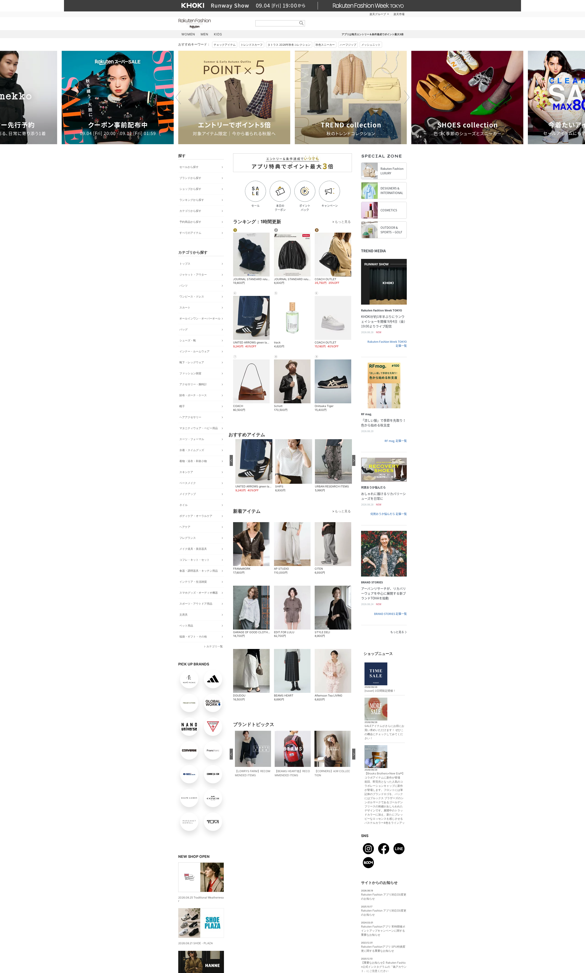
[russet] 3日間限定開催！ (380, 690)
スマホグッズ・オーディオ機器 (198, 592)
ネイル (183, 505)
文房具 (183, 614)
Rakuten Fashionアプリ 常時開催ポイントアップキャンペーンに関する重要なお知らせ (383, 930)
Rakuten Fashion (213, 23)
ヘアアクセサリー (190, 417)
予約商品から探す (190, 221)
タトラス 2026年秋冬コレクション (289, 44)
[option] (234, 97)
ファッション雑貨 (190, 373)
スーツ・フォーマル (191, 439)
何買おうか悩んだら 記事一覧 (388, 514)
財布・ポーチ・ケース (193, 395)
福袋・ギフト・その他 (193, 636)
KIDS (218, 34)
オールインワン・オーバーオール (200, 318)
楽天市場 (399, 14)
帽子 (182, 406)
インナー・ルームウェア (194, 351)
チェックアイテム (225, 44)
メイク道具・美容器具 (193, 548)
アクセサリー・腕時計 (193, 384)
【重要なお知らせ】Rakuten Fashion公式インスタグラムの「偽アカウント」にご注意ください (384, 967)
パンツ (183, 285)
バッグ (183, 329)
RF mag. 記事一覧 (396, 441)
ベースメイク (187, 483)
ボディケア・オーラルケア (195, 516)
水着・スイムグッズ (191, 450)
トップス (184, 263)
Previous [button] (178, 97)
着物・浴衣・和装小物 (193, 461)
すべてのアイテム (190, 232)
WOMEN (188, 34)
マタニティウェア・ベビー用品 (198, 428)
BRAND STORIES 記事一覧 (390, 614)
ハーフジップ (348, 44)
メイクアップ (187, 494)
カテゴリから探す (190, 211)
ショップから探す (190, 189)
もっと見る (397, 632)
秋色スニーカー (325, 44)
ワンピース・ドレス (191, 296)
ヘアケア (184, 527)
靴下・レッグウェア (191, 362)
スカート (184, 307)
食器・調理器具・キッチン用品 (198, 570)
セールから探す (189, 167)
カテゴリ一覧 (214, 646)
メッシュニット (370, 44)
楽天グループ (378, 14)
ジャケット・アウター (193, 274)
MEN (204, 34)
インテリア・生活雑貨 (193, 581)
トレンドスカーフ (252, 44)
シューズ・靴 (187, 340)
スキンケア (186, 472)
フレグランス (187, 538)
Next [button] (407, 97)
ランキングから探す (191, 200)
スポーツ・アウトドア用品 (195, 603)
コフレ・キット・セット (194, 559)
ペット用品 (186, 625)
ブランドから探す (190, 178)
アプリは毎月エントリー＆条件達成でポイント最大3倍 (373, 34)
